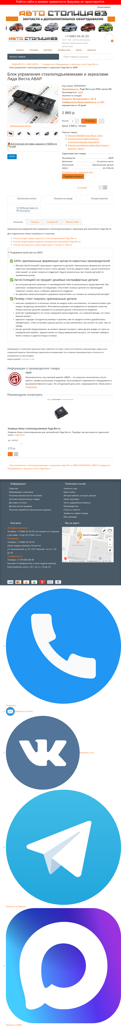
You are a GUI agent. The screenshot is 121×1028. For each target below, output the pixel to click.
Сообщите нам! (27, 359)
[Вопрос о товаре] (100, 187)
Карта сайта (69, 492)
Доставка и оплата (18, 502)
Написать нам (70, 488)
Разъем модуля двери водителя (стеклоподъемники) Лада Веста (44, 238)
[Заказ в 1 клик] (101, 121)
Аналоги (35, 222)
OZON (12, 156)
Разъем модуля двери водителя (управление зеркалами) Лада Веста (47, 241)
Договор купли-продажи (20, 506)
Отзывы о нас (63, 50)
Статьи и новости (72, 510)
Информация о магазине (21, 492)
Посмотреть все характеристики (77, 172)
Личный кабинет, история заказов (80, 495)
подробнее (19, 435)
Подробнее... (32, 387)
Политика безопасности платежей (25, 495)
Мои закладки (70, 517)
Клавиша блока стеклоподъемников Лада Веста (34, 428)
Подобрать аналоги (73, 176)
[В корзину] (10, 454)
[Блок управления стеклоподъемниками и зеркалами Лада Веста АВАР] (10, 133)
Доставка (33, 50)
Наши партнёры (71, 499)
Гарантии (13, 488)
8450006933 (85, 465)
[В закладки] (105, 187)
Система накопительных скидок (24, 499)
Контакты (47, 50)
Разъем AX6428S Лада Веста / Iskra (85, 135)
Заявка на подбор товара (76, 513)
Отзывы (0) (52, 222)
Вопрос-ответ (72, 222)
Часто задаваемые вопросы (77, 502)
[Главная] (8, 64)
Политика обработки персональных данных (30, 510)
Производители (71, 506)
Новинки (20, 50)
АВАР (94, 465)
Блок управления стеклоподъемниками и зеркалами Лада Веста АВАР (44, 465)
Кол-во (65, 121)
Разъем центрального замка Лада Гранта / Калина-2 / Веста (42, 245)
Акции (78, 50)
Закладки (91, 50)
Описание (18, 222)
